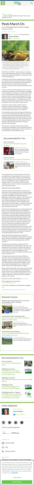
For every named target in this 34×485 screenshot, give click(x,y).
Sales (6, 447)
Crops (10, 14)
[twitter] (9, 422)
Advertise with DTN (10, 451)
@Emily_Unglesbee (15, 38)
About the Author (18, 409)
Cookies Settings (17, 477)
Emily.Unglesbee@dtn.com (9, 282)
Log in (4, 427)
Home (3, 14)
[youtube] (15, 422)
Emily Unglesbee (15, 34)
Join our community (13, 427)
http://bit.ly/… (25, 278)
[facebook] (3, 422)
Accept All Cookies (17, 482)
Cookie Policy (14, 472)
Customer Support (9, 443)
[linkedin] (22, 422)
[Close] (31, 463)
